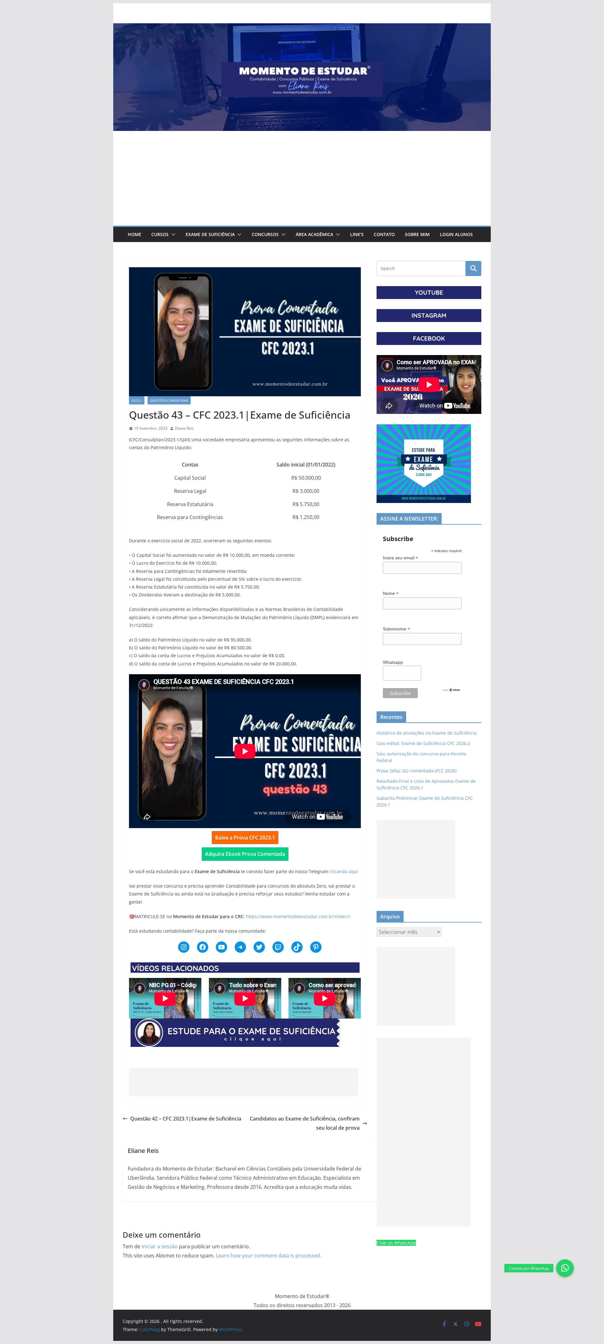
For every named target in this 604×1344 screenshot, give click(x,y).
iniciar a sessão (160, 1246)
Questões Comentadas (169, 400)
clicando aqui (344, 871)
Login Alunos (456, 234)
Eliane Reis (184, 428)
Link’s (357, 234)
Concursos (265, 234)
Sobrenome (396, 629)
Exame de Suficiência (210, 234)
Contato (384, 234)
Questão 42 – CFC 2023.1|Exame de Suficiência (185, 1118)
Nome (391, 593)
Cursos (160, 234)
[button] (172, 234)
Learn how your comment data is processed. (269, 1255)
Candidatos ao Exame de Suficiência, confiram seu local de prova (305, 1123)
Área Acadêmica (314, 234)
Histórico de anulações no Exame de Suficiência (427, 733)
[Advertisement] (302, 178)
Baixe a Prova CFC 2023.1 (245, 837)
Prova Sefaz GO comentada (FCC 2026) (416, 771)
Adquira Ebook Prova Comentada (245, 853)
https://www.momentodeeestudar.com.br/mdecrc (298, 916)
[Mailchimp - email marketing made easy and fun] (451, 691)
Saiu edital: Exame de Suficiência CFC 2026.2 (423, 743)
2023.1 (136, 400)
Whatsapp (393, 662)
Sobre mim (417, 234)
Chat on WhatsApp (396, 1243)
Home (134, 234)
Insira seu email (400, 558)
